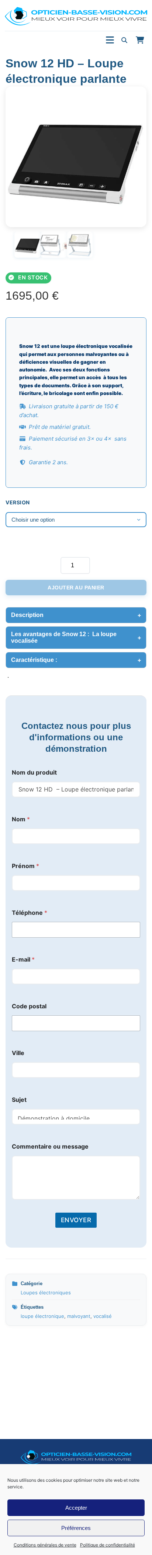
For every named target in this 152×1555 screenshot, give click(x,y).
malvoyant (78, 1316)
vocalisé (102, 1316)
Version (18, 502)
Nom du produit (34, 772)
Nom (21, 819)
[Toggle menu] (109, 40)
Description (27, 615)
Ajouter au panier (76, 587)
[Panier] (139, 40)
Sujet (19, 1099)
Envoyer (76, 1220)
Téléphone (29, 912)
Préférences (76, 1528)
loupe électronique (42, 1316)
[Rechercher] (124, 40)
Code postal (29, 1006)
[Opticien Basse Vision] (76, 16)
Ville (18, 1053)
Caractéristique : (35, 660)
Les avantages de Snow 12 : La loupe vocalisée (64, 637)
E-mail (23, 959)
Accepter (76, 1508)
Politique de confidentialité (107, 1545)
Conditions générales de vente (45, 1545)
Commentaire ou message (50, 1146)
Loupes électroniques (46, 1292)
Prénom (25, 866)
